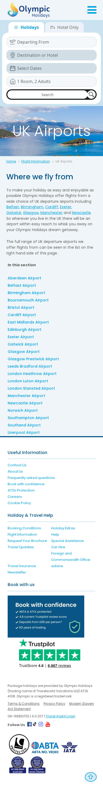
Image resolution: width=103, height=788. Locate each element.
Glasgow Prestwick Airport (33, 359)
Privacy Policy (54, 703)
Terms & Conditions (24, 703)
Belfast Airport (22, 285)
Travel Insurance (22, 565)
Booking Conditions (24, 528)
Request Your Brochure (27, 540)
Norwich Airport (23, 410)
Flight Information (35, 161)
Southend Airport (24, 425)
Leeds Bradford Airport (30, 366)
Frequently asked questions (31, 477)
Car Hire (58, 547)
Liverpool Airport (24, 432)
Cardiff (51, 207)
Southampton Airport (28, 417)
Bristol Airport (21, 307)
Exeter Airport (21, 337)
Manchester (51, 212)
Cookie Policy (19, 502)
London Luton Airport (28, 381)
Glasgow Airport (24, 351)
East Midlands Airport (28, 322)
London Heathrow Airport (32, 373)
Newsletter (17, 572)
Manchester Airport (26, 395)
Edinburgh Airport (24, 329)
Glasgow (31, 212)
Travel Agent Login (60, 716)
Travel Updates (21, 547)
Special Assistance (67, 540)
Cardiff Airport (22, 314)
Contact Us (17, 465)
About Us (15, 471)
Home (11, 161)
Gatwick (13, 212)
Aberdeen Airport (24, 278)
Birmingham (32, 207)
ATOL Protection (21, 490)
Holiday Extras (63, 528)
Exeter (65, 207)
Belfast (12, 207)
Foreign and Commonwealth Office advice (70, 559)
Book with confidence (26, 484)
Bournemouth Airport (28, 300)
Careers (15, 496)
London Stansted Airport (31, 388)
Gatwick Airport (23, 344)
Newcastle (81, 212)
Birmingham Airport (26, 292)
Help (55, 534)
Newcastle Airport (25, 403)
